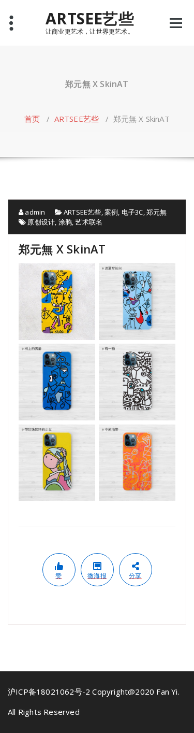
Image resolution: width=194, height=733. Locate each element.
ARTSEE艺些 (90, 18)
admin (34, 212)
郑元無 (156, 212)
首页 (32, 119)
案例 (111, 212)
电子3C (132, 212)
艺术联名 (88, 222)
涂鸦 (65, 222)
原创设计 (41, 222)
